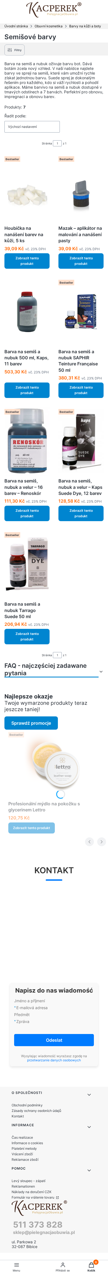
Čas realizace (22, 1137)
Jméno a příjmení (29, 1000)
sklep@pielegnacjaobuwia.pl (44, 1232)
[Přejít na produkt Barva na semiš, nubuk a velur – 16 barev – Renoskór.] (27, 441)
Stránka (47, 143)
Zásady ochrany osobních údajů (36, 1111)
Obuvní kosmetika (49, 26)
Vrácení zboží (22, 1154)
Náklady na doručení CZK (32, 1192)
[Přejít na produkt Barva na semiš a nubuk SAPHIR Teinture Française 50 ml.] (81, 312)
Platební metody (24, 1148)
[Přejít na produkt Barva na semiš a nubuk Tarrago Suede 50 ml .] (27, 564)
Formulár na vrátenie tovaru (33, 1197)
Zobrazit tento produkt (27, 261)
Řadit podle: (15, 116)
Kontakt (18, 1116)
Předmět (22, 1014)
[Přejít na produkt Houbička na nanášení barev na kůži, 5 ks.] (27, 188)
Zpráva (22, 1021)
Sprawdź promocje (31, 723)
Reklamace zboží (25, 1159)
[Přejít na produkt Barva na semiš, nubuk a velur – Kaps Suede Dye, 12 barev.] (81, 441)
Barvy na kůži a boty (85, 26)
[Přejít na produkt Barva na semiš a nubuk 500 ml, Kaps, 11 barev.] (27, 312)
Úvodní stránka (16, 26)
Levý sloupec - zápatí (28, 1181)
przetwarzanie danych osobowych (54, 1060)
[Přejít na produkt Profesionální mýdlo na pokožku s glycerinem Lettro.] (56, 764)
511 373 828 (38, 1225)
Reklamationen (23, 1186)
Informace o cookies (27, 1143)
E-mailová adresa (32, 1007)
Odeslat (54, 1040)
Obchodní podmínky (27, 1105)
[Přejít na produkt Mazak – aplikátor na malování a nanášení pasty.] (81, 188)
